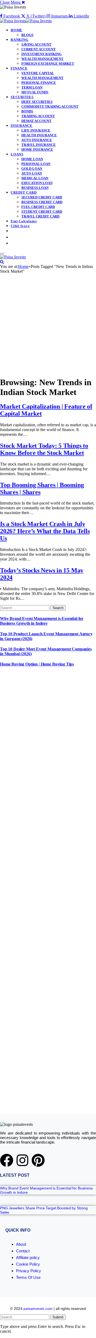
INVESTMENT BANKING (41, 54)
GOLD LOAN (31, 169)
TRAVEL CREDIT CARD (40, 216)
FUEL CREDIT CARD (38, 207)
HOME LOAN (32, 159)
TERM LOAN (31, 87)
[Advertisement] (48, 324)
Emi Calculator (24, 221)
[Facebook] (6, 1160)
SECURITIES (22, 97)
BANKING (19, 40)
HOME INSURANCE (37, 149)
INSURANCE (22, 126)
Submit (58, 1317)
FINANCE (19, 68)
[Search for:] (25, 607)
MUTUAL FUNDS (34, 92)
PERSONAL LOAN (35, 164)
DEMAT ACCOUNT (36, 121)
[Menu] (2, 253)
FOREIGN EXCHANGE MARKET (47, 64)
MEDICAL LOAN (34, 178)
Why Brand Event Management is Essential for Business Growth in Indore (41, 620)
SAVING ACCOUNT (36, 44)
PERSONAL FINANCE (38, 83)
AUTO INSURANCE (36, 140)
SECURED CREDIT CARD (41, 197)
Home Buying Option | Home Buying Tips (37, 664)
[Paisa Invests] (26, 21)
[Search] (2, 261)
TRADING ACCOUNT (38, 116)
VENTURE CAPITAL (37, 73)
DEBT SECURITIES (37, 102)
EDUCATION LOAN (37, 183)
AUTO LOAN (31, 173)
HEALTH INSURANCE (39, 135)
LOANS (17, 154)
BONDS (27, 111)
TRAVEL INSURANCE (38, 145)
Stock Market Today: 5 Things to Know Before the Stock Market (44, 449)
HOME (16, 30)
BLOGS (27, 35)
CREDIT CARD (24, 192)
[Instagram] (22, 1160)
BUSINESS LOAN (35, 188)
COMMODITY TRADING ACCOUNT (49, 106)
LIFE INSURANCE (35, 130)
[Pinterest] (38, 1160)
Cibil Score (20, 226)
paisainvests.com (38, 1308)
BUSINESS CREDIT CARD (41, 202)
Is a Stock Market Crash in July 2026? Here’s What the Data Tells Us (45, 531)
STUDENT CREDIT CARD (41, 212)
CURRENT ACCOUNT (38, 49)
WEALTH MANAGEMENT (42, 59)
